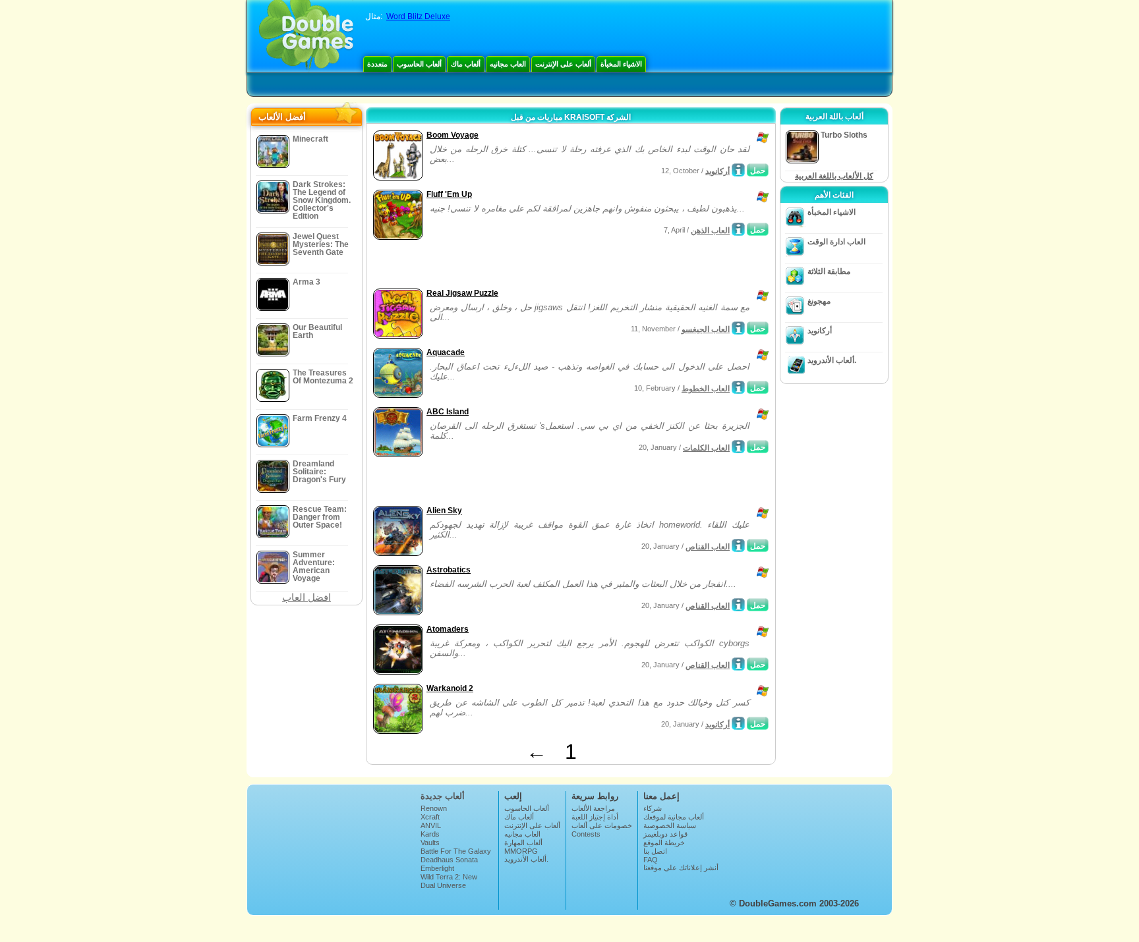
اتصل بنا (655, 851)
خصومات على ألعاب (601, 825)
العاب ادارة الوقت (836, 241)
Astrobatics (448, 569)
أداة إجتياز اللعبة (594, 817)
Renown (434, 808)
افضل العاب (306, 597)
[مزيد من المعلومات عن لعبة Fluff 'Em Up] (738, 229)
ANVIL (431, 825)
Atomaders (447, 629)
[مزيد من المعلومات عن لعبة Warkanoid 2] (738, 723)
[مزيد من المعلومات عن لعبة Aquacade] (738, 387)
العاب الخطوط (706, 388)
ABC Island (447, 411)
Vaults (430, 842)
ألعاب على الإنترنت (563, 64)
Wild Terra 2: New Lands (449, 881)
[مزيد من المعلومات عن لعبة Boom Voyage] (738, 170)
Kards (430, 834)
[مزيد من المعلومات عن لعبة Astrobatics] (738, 604)
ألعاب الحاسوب (419, 64)
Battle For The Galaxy (456, 851)
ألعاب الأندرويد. (831, 360)
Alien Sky (444, 510)
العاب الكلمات (706, 448)
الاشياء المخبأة (621, 64)
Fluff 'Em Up (449, 194)
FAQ (650, 860)
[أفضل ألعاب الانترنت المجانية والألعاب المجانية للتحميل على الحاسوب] (306, 36)
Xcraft (430, 817)
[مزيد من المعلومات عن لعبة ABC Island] (738, 446)
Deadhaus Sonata (449, 860)
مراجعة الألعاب (593, 808)
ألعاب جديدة (443, 796)
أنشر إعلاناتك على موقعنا (680, 868)
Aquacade (445, 352)
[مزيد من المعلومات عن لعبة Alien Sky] (738, 545)
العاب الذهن (710, 230)
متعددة (377, 64)
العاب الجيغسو (706, 329)
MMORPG (521, 851)
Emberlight (437, 868)
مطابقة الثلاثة (828, 271)
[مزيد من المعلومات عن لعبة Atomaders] (738, 664)
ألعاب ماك (466, 64)
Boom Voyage (452, 135)
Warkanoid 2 (449, 688)
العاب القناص (708, 546)
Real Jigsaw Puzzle (462, 293)
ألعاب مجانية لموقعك (673, 817)
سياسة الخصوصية (669, 825)
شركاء (652, 808)
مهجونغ (819, 301)
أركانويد (717, 171)
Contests (585, 834)
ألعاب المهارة (523, 842)
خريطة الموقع (664, 842)
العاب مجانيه (508, 64)
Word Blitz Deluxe (418, 16)
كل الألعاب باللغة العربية (834, 175)
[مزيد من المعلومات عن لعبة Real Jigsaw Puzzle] (738, 328)
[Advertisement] (524, 265)
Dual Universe (443, 885)
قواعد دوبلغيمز (665, 834)
